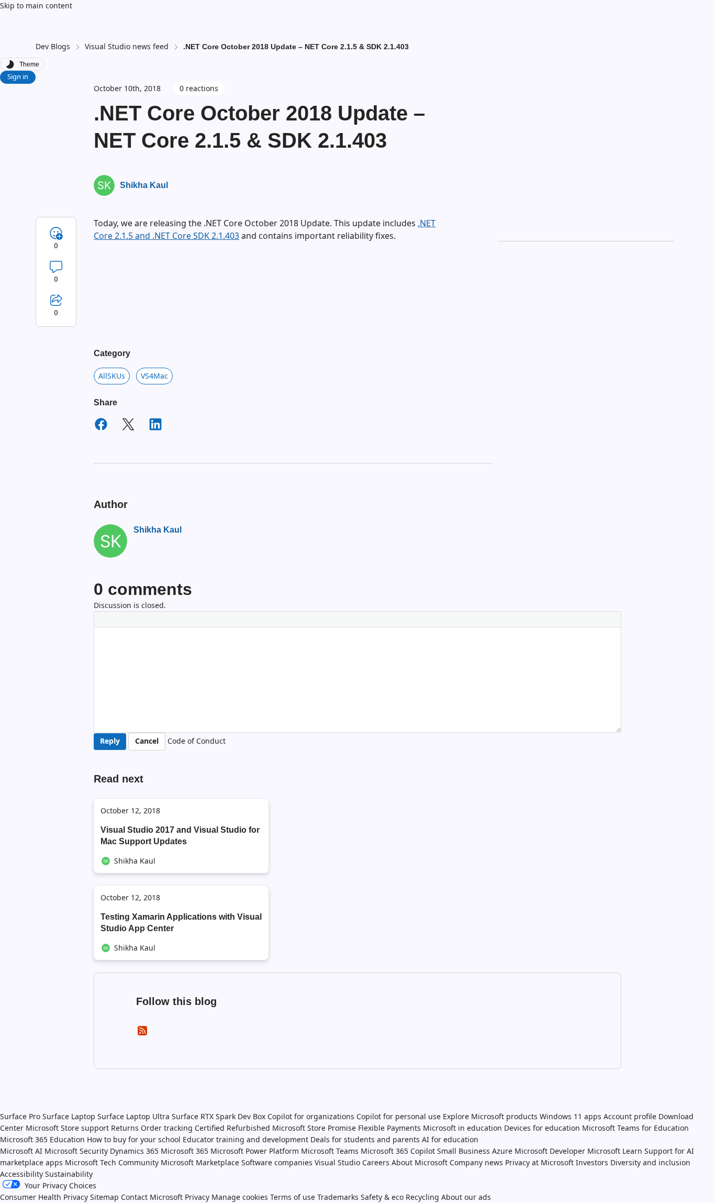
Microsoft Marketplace (200, 1162)
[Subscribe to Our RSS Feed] (142, 1034)
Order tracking (167, 1128)
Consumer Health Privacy (44, 1197)
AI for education (450, 1139)
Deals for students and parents (365, 1139)
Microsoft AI (21, 1151)
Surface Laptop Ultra (133, 1116)
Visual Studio (337, 1162)
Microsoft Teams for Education (635, 1128)
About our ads (466, 1197)
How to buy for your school (134, 1139)
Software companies (276, 1162)
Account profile (630, 1116)
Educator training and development (245, 1139)
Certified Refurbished (232, 1128)
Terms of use (292, 1197)
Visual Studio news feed (127, 46)
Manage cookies (239, 1197)
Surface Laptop (68, 1116)
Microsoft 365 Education (42, 1139)
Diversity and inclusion (650, 1162)
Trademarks (338, 1197)
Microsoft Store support (67, 1128)
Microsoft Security (76, 1151)
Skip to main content (36, 5)
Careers (375, 1162)
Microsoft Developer (550, 1151)
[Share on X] (128, 426)
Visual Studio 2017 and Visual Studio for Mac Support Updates (180, 835)
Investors (592, 1162)
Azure (502, 1151)
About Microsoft (420, 1162)
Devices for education (542, 1128)
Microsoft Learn (614, 1151)
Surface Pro (20, 1116)
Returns (125, 1128)
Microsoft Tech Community (112, 1162)
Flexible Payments (389, 1128)
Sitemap (104, 1197)
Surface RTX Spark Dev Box (218, 1116)
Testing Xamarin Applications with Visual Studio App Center (181, 922)
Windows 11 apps (570, 1116)
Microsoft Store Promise (314, 1128)
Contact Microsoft (152, 1197)
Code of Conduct (196, 741)
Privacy (198, 1197)
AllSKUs (111, 376)
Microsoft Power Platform (254, 1151)
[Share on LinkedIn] (155, 426)
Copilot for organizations (310, 1116)
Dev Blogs (53, 46)
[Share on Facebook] (101, 426)
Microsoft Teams (330, 1151)
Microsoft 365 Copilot (398, 1151)
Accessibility (21, 1174)
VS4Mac (154, 376)
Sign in (17, 76)
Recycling (422, 1197)
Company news (476, 1162)
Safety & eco (382, 1197)
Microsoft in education (462, 1128)
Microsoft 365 (184, 1151)
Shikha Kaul (144, 185)
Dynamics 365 (134, 1151)
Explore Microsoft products (490, 1116)
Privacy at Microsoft (539, 1162)
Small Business (463, 1151)
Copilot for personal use (398, 1116)
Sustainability (69, 1174)
